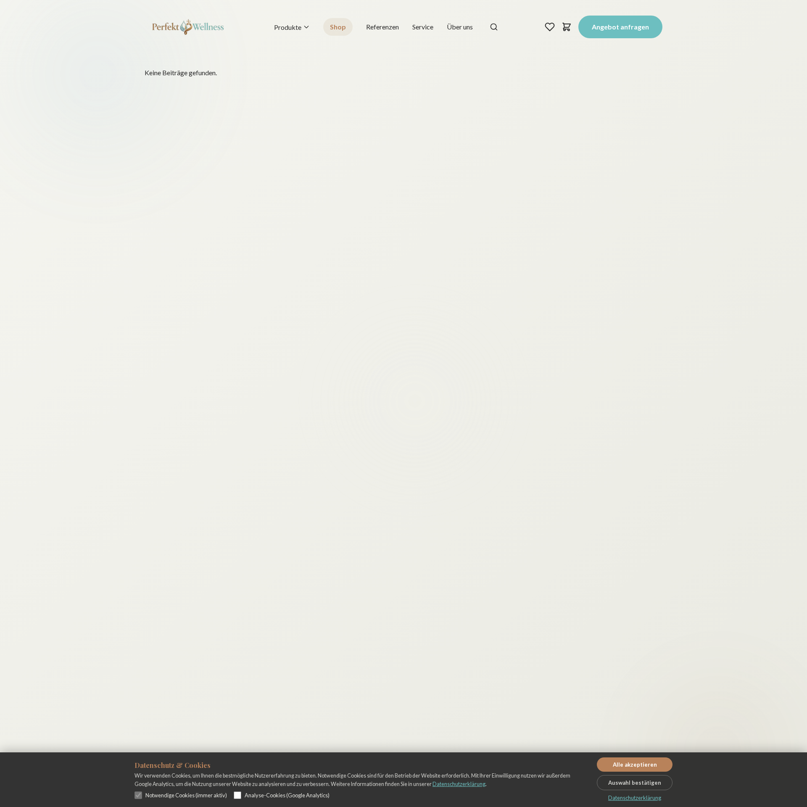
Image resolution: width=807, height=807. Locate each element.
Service (422, 27)
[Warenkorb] (567, 27)
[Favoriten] (550, 27)
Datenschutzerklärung (459, 784)
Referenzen (382, 27)
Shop (338, 27)
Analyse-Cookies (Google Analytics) (287, 795)
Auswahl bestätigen (634, 782)
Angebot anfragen (620, 27)
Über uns (460, 27)
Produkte (287, 27)
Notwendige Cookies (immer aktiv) (186, 795)
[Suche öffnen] (493, 27)
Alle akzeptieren (635, 764)
